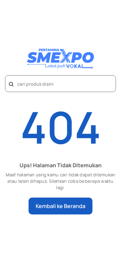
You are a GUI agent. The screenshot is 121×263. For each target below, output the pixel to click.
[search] (11, 84)
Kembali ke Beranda (60, 206)
